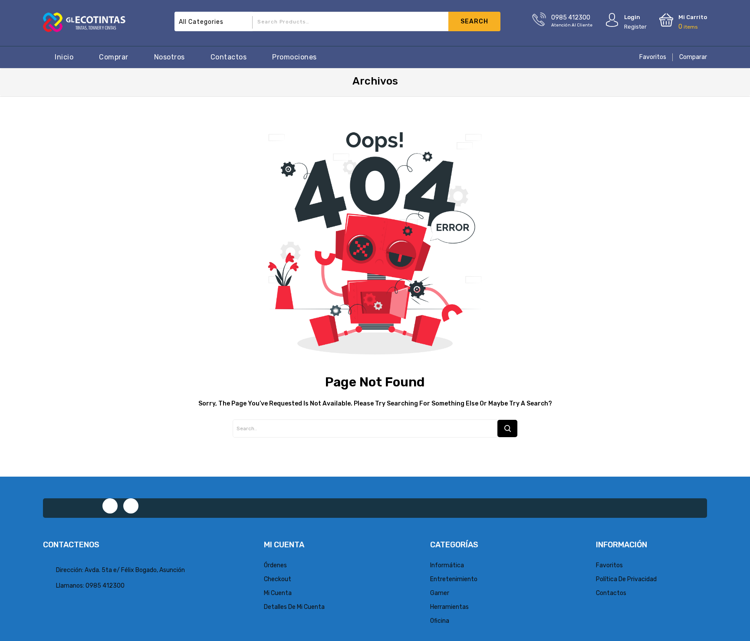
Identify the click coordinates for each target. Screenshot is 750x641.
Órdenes (275, 565)
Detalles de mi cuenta (294, 607)
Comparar (693, 57)
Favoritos (652, 57)
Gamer (439, 593)
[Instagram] (130, 505)
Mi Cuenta (278, 593)
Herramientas (449, 607)
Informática (447, 565)
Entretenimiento (453, 579)
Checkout (277, 579)
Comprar (113, 57)
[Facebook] (110, 505)
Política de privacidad (626, 579)
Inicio (64, 57)
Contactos (229, 57)
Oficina (439, 621)
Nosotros (169, 57)
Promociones (294, 57)
